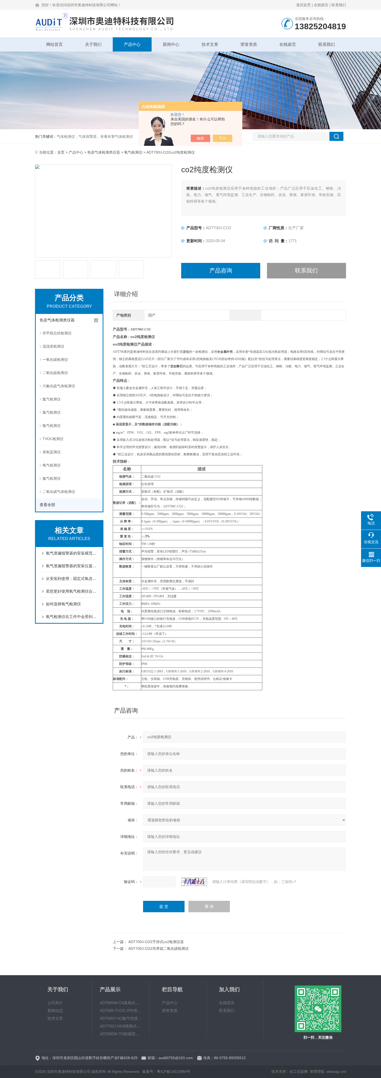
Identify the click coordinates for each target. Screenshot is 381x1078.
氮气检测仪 (52, 478)
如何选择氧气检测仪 (63, 604)
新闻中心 (171, 44)
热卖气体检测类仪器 (103, 152)
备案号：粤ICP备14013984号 (166, 1071)
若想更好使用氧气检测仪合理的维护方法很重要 (72, 591)
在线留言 (321, 5)
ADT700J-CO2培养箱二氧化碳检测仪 (158, 948)
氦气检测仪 (52, 399)
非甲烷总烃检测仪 (57, 333)
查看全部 (47, 504)
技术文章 (210, 44)
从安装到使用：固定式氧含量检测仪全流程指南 (72, 578)
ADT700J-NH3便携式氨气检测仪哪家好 (121, 1026)
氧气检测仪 (133, 152)
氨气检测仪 (52, 425)
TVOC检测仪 (53, 439)
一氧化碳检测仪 (55, 359)
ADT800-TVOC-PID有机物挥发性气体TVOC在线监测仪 (121, 1010)
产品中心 (132, 44)
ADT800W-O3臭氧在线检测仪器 (121, 1003)
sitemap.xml (336, 1071)
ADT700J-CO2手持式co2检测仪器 (156, 942)
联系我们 (338, 5)
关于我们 (93, 44)
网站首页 (54, 44)
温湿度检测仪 (53, 346)
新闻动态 (55, 1010)
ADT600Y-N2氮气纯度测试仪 (121, 1018)
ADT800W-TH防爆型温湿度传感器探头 (121, 1034)
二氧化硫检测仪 (55, 373)
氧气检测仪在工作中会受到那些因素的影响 (72, 616)
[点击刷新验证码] (194, 881)
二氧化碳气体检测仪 (59, 492)
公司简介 (55, 1003)
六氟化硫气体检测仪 (59, 386)
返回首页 (303, 5)
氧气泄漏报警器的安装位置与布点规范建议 (72, 566)
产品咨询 (220, 270)
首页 (61, 152)
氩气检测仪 (52, 412)
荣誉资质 (249, 44)
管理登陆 (317, 1071)
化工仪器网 (299, 1071)
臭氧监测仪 (52, 452)
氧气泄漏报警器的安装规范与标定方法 (72, 553)
